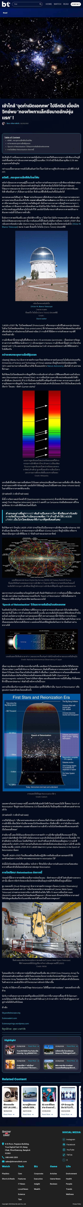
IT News (21, 1184)
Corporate (38, 1173)
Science (21, 1194)
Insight (37, 1184)
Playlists (5, 1173)
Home (49, 3)
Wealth (37, 1189)
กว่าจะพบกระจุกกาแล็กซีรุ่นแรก (18, 143)
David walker (41, 318)
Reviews (53, 1184)
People (69, 1184)
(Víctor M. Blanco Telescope (41, 306)
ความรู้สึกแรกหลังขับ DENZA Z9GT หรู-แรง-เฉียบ (30, 1109)
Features (22, 1178)
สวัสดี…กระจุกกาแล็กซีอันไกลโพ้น (19, 140)
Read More (32, 1046)
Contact (76, 4)
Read (66, 3)
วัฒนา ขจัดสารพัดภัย (13, 123)
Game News (55, 1178)
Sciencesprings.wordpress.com (15, 1023)
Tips (20, 1199)
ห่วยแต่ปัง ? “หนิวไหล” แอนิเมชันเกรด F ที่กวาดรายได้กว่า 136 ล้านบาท (27, 1067)
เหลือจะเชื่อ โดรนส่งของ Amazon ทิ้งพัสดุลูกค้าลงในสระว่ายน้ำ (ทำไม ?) (65, 1053)
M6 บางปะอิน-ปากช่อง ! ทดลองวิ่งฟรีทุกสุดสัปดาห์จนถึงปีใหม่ (65, 1067)
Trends (69, 1189)
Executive (38, 1178)
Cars (20, 1173)
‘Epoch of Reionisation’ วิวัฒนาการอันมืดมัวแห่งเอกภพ (28, 146)
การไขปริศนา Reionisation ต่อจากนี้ (20, 149)
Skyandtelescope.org (11, 1013)
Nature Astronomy (55, 366)
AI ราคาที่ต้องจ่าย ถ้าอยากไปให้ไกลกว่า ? (49, 1107)
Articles (53, 1173)
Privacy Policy (77, 1204)
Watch (57, 3)
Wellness (70, 1194)
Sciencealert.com (9, 1018)
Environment (71, 1173)
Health (69, 1178)
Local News (23, 1189)
